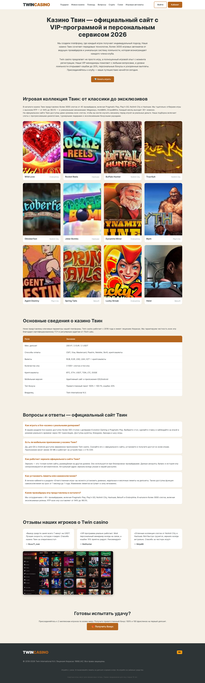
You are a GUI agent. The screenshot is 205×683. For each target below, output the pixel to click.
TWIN (36, 4)
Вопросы (102, 4)
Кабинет (175, 4)
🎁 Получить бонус (102, 626)
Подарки (64, 4)
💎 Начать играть (102, 79)
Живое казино (78, 4)
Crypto (112, 4)
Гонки (120, 4)
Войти (160, 4)
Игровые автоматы (135, 4)
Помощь (91, 4)
